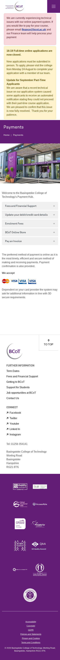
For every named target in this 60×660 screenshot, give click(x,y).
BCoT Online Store (15, 232)
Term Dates (12, 371)
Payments (18, 135)
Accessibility (30, 622)
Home (7, 135)
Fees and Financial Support (20, 205)
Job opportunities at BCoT (21, 392)
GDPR (31, 630)
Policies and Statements (30, 634)
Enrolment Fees (14, 223)
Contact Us (12, 398)
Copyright (31, 626)
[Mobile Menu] (53, 6)
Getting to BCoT (15, 382)
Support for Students (18, 387)
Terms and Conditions (30, 642)
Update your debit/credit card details (26, 214)
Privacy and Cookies (31, 638)
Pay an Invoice (13, 241)
